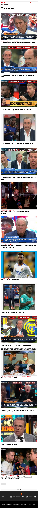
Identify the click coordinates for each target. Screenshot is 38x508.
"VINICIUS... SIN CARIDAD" (10, 280)
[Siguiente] (37, 1)
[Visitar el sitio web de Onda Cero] (27, 497)
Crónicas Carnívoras (26, 0)
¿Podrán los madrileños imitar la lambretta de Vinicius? (16, 212)
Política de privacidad (9, 504)
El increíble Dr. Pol (4, 0)
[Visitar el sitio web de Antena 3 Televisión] (3, 497)
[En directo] (30, 3)
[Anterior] (0, 1)
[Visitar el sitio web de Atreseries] (23, 497)
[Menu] (37, 3)
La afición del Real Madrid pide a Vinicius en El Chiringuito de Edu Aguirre (16, 477)
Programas (6, 4)
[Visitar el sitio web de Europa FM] (31, 497)
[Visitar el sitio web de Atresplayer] (17, 499)
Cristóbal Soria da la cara (9, 444)
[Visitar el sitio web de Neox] (11, 497)
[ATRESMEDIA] (19, 494)
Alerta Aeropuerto (10, 0)
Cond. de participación (22, 504)
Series (2, 4)
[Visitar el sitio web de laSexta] (7, 497)
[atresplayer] (35, 3)
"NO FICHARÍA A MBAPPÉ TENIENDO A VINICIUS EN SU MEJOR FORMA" (18, 246)
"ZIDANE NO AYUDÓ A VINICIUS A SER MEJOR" (16, 345)
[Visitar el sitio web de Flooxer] (22, 499)
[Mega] (5, 2)
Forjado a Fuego (20, 0)
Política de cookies (16, 504)
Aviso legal (3, 504)
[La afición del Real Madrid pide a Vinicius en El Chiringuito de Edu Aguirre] (19, 461)
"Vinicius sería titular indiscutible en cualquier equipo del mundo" (16, 110)
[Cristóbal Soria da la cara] (19, 428)
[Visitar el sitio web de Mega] (19, 497)
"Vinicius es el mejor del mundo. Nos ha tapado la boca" (17, 76)
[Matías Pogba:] (19, 394)
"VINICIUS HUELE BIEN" (9, 378)
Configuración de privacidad (31, 504)
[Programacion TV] (32, 3)
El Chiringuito (15, 0)
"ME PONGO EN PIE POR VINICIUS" (12, 312)
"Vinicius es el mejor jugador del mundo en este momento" (17, 144)
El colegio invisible (33, 0)
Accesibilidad (19, 505)
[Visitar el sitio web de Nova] (15, 497)
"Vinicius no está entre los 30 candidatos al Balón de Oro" (18, 178)
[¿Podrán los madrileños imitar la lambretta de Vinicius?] (19, 196)
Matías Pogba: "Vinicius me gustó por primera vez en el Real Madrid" (18, 411)
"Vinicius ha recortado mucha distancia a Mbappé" (18, 42)
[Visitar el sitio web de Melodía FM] (35, 497)
